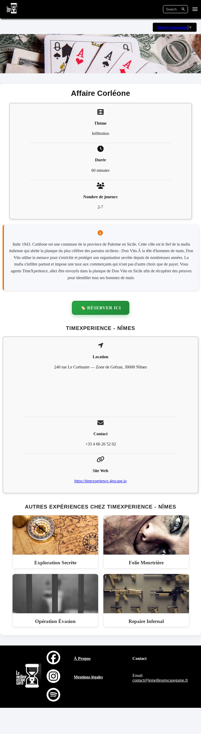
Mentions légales (88, 677)
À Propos (82, 658)
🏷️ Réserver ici (100, 308)
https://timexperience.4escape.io (100, 481)
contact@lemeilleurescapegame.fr (160, 680)
